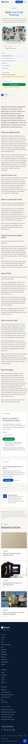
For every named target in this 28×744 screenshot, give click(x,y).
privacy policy (22, 449)
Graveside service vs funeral (7, 714)
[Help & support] (25, 741)
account (19, 326)
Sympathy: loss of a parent (7, 709)
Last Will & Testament (6, 644)
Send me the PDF (14, 84)
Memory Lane (4, 654)
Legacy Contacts (4, 662)
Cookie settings (4, 738)
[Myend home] (5, 2)
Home (5, 46)
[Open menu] (25, 2)
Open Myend (8, 480)
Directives (3, 657)
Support (3, 679)
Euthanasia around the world (7, 719)
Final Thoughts (5, 68)
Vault (2, 647)
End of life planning (5, 697)
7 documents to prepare (6, 717)
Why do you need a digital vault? (8, 60)
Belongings (3, 649)
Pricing (2, 672)
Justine (2, 639)
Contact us (3, 682)
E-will (2, 642)
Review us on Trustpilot (7, 726)
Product (14, 8)
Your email (5, 432)
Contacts (3, 664)
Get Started (19, 2)
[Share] (5, 99)
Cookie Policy (20, 735)
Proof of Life (4, 659)
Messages (3, 652)
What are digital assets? (7, 55)
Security (3, 677)
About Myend (4, 675)
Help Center (4, 689)
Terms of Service (12, 735)
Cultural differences (5, 692)
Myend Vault (4, 63)
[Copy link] (2, 99)
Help (25, 735)
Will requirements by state (7, 694)
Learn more (17, 480)
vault (13, 487)
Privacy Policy (4, 702)
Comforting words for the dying (8, 712)
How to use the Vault (6, 65)
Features (3, 637)
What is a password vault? (7, 58)
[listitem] (2, 730)
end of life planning (6, 487)
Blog (2, 699)
